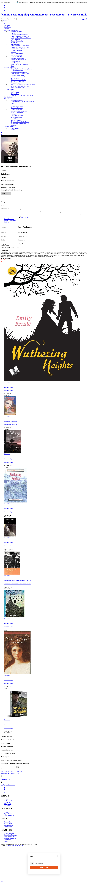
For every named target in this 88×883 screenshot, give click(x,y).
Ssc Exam (13, 125)
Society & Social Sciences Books (20, 86)
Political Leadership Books (18, 80)
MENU (5, 20)
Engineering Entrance (17, 106)
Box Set (13, 33)
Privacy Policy (8, 804)
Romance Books (15, 83)
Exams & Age (8, 841)
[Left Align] (1, 208)
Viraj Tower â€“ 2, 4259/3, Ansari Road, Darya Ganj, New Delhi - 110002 (12, 772)
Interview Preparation (17, 112)
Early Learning (15, 42)
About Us (6, 799)
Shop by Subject (15, 92)
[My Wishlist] (1, 132)
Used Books (7, 839)
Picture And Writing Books (18, 59)
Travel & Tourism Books (17, 87)
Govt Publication (8, 97)
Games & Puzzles (9, 126)
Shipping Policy (8, 825)
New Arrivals (7, 27)
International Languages (10, 835)
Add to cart (7, 382)
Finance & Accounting (17, 108)
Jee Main (13, 114)
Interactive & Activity (17, 53)
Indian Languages (9, 833)
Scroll (2, 881)
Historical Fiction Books (17, 75)
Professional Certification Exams (20, 123)
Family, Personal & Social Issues (20, 45)
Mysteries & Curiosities (17, 58)
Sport (12, 66)
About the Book (25, 217)
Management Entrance (17, 117)
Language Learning (16, 55)
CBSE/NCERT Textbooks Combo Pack (22, 95)
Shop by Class (15, 91)
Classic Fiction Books (17, 70)
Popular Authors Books (17, 81)
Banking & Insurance (17, 100)
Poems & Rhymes (16, 61)
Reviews (6, 222)
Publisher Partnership (10, 801)
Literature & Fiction (16, 56)
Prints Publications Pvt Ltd (15, 845)
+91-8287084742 (5, 779)
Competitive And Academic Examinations (22, 101)
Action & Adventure (16, 31)
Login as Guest (44, 871)
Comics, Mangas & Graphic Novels (20, 36)
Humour (13, 52)
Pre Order (6, 28)
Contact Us (7, 802)
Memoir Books (15, 78)
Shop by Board (15, 94)
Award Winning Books (10, 836)
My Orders (7, 812)
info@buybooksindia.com (8, 785)
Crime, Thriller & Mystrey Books (20, 73)
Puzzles (13, 129)
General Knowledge (16, 50)
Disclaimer (7, 805)
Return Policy (8, 826)
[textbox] (9, 19)
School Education (9, 89)
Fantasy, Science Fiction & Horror (20, 47)
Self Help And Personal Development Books (23, 84)
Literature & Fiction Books (18, 77)
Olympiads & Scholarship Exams (20, 122)
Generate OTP (44, 867)
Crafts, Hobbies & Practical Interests (21, 38)
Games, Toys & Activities (18, 48)
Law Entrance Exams (17, 115)
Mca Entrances (15, 119)
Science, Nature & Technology (19, 64)
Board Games (14, 128)
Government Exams (16, 109)
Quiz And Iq (14, 62)
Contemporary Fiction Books (19, 72)
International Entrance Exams (19, 111)
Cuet (12, 103)
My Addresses (8, 813)
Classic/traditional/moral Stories (19, 34)
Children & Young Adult (10, 30)
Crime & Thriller (15, 39)
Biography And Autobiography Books (21, 69)
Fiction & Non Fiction (10, 67)
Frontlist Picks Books (10, 838)
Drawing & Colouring (17, 41)
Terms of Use (7, 822)
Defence (13, 105)
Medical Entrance (16, 120)
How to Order (8, 823)
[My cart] (1, 134)
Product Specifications (10, 220)
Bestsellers (7, 25)
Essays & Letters (15, 44)
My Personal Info (9, 815)
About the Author (9, 219)
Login (85, 19)
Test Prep (6, 98)
